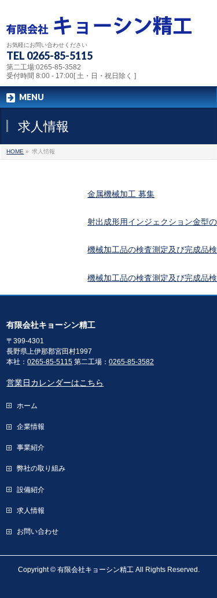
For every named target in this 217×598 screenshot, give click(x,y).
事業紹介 (31, 447)
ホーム (27, 406)
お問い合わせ (37, 531)
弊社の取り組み (41, 468)
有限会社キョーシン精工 (95, 570)
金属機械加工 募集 (121, 194)
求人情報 (31, 511)
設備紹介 (31, 490)
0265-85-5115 (49, 362)
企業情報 (31, 427)
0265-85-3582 (131, 362)
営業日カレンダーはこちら (55, 382)
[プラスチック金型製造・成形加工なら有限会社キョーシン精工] (99, 22)
